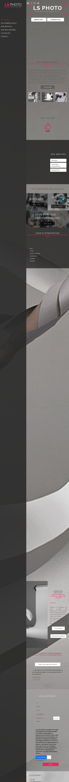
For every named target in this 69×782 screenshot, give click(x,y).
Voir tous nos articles (58, 636)
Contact (4, 36)
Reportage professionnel (56, 165)
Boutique (54, 160)
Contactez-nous (56, 19)
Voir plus (37, 204)
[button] (48, 34)
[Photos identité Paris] (47, 97)
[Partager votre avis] (27, 3)
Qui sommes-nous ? (9, 23)
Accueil (6, 20)
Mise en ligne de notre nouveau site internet (58, 596)
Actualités (5, 33)
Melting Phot (55, 170)
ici (40, 753)
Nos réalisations (8, 30)
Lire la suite (47, 87)
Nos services (6, 26)
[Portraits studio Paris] (61, 97)
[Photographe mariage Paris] (34, 97)
